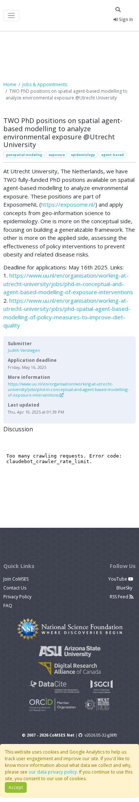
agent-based (112, 154)
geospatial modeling (24, 154)
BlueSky (124, 588)
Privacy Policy (17, 597)
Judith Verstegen (24, 350)
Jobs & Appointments (44, 84)
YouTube (118, 579)
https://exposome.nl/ (68, 204)
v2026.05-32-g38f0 (101, 735)
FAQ (7, 605)
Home (9, 84)
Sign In (125, 19)
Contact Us (14, 588)
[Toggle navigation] (11, 15)
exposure (57, 154)
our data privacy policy (53, 772)
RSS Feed (119, 597)
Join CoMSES (16, 579)
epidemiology (83, 154)
